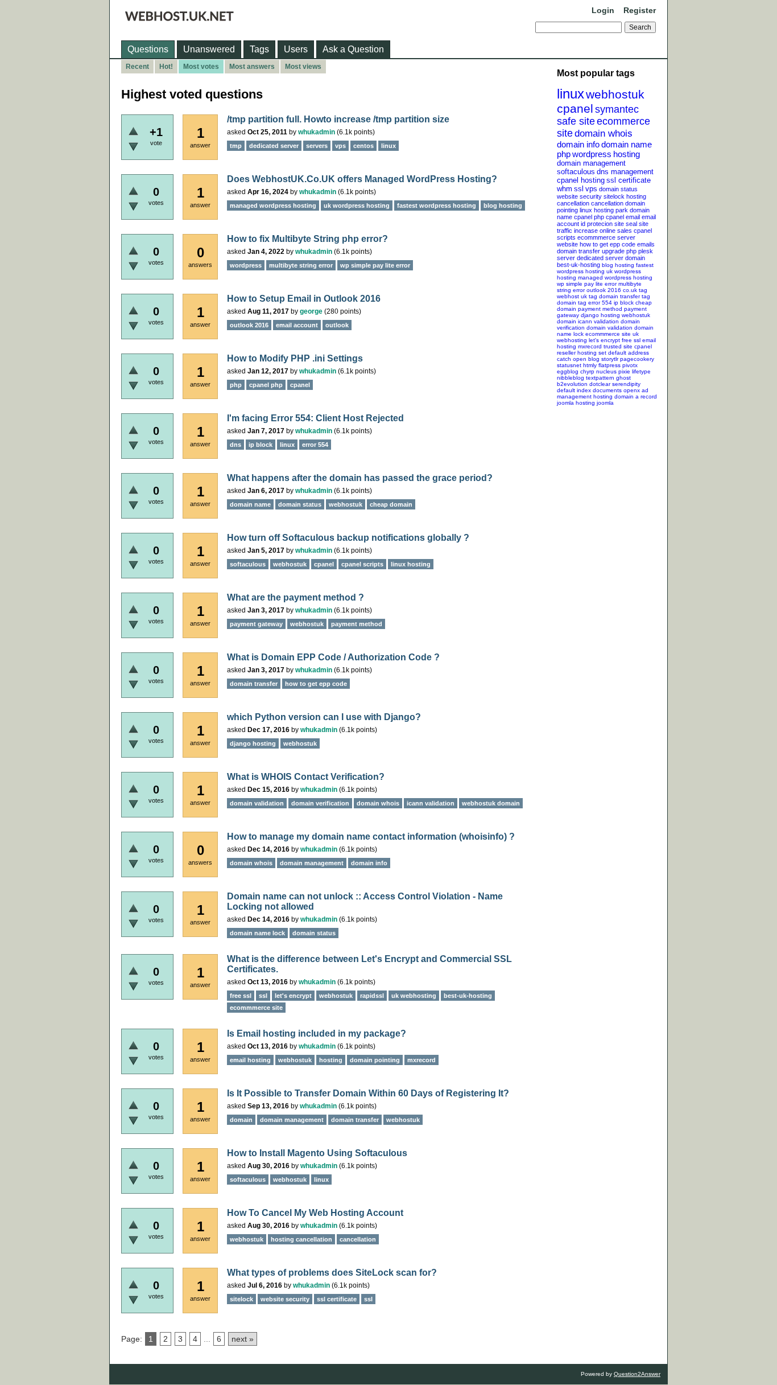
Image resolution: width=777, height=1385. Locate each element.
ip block (624, 302)
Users (296, 49)
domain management (591, 163)
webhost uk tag (577, 296)
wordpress (591, 154)
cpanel (575, 108)
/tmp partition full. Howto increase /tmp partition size (338, 119)
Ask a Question (353, 49)
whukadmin (316, 132)
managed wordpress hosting (615, 277)
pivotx (630, 365)
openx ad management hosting (602, 393)
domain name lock (257, 933)
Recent (137, 67)
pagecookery (637, 359)
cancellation (607, 203)
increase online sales (603, 230)
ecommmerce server (606, 237)
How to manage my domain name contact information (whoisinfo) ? (371, 836)
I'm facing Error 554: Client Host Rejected (315, 418)
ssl (579, 188)
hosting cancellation (301, 1239)
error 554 (600, 302)
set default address (623, 353)
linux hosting (597, 210)
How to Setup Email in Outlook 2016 (304, 298)
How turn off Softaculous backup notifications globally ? (348, 538)
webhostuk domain (491, 803)
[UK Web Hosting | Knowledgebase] (179, 18)
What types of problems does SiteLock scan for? (332, 1272)
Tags (259, 49)
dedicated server (600, 257)
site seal (625, 223)
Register (639, 10)
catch (564, 359)
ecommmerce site (608, 334)
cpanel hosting (581, 180)
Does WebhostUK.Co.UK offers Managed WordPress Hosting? (362, 179)
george (311, 311)
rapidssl (372, 995)
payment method (600, 309)
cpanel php (589, 216)
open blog (586, 359)
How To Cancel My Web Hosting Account (315, 1213)
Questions (147, 49)
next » (243, 1338)
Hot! (166, 67)
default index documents (589, 390)
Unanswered (209, 49)
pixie (624, 371)
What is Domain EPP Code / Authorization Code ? (333, 657)
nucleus (606, 371)
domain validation (609, 327)
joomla (605, 403)
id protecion (597, 223)
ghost (623, 378)
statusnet (569, 365)
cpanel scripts (362, 564)
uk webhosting (413, 995)
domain (635, 257)
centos (363, 145)
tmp (236, 145)
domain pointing (375, 1060)
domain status (618, 189)
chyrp (587, 371)
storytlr (609, 359)
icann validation (598, 321)
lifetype (641, 371)
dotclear (599, 384)
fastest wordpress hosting (436, 205)
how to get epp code (607, 244)
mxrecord (590, 346)
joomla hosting (576, 403)
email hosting (250, 1060)
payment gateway (256, 623)
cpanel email (623, 216)
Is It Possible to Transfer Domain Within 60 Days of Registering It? (368, 1093)
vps (591, 188)
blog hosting (618, 265)
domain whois (604, 133)
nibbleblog (570, 378)
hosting (626, 154)
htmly (590, 365)
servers (317, 145)
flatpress (609, 365)
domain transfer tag (624, 296)
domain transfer (578, 251)
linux (570, 93)
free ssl (631, 340)
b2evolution (572, 384)
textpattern (600, 378)
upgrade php (619, 251)
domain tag (571, 302)
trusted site (618, 346)
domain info (578, 144)
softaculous (576, 171)
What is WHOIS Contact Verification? (306, 777)
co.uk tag (635, 290)
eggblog (567, 371)
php (564, 154)
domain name (626, 144)
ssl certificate (628, 180)
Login (603, 10)
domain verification (320, 803)
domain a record (635, 396)
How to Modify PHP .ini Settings (295, 358)
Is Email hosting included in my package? (316, 1033)
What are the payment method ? (295, 597)
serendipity (626, 384)
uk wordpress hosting (357, 205)
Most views (303, 67)
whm (564, 188)
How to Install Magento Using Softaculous (317, 1153)
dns (235, 444)
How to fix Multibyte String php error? (307, 239)
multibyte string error (301, 265)
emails (646, 244)
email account (297, 325)
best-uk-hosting (578, 264)
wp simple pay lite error (587, 284)
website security (579, 196)
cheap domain (391, 504)
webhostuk (615, 94)
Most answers (252, 67)
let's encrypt (604, 340)
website (567, 244)
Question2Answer (637, 1374)
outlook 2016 (603, 290)
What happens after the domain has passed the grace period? (360, 478)
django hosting (600, 315)
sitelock (614, 196)
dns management (625, 171)
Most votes (201, 67)
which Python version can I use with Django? (324, 717)
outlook (337, 325)
